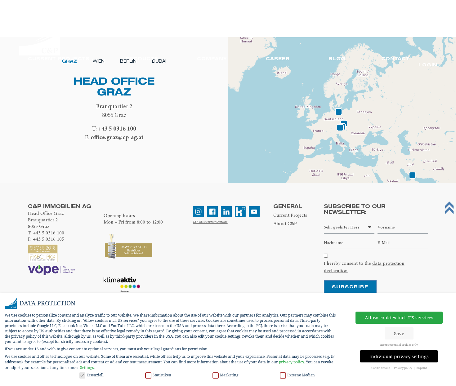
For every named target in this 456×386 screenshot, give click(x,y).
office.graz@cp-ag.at (117, 137)
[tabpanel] (114, 108)
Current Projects (290, 215)
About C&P (285, 223)
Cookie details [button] (381, 368)
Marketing (229, 375)
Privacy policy (403, 368)
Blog (337, 58)
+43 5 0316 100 (117, 128)
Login (427, 64)
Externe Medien (301, 375)
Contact (395, 58)
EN (334, 22)
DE (321, 22)
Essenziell (95, 375)
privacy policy (291, 362)
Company (212, 58)
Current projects (59, 58)
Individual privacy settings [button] (399, 356)
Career (278, 58)
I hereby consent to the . (364, 267)
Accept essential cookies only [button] (399, 345)
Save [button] (399, 333)
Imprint (421, 368)
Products (141, 58)
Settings (87, 367)
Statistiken (162, 375)
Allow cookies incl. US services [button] (399, 317)
